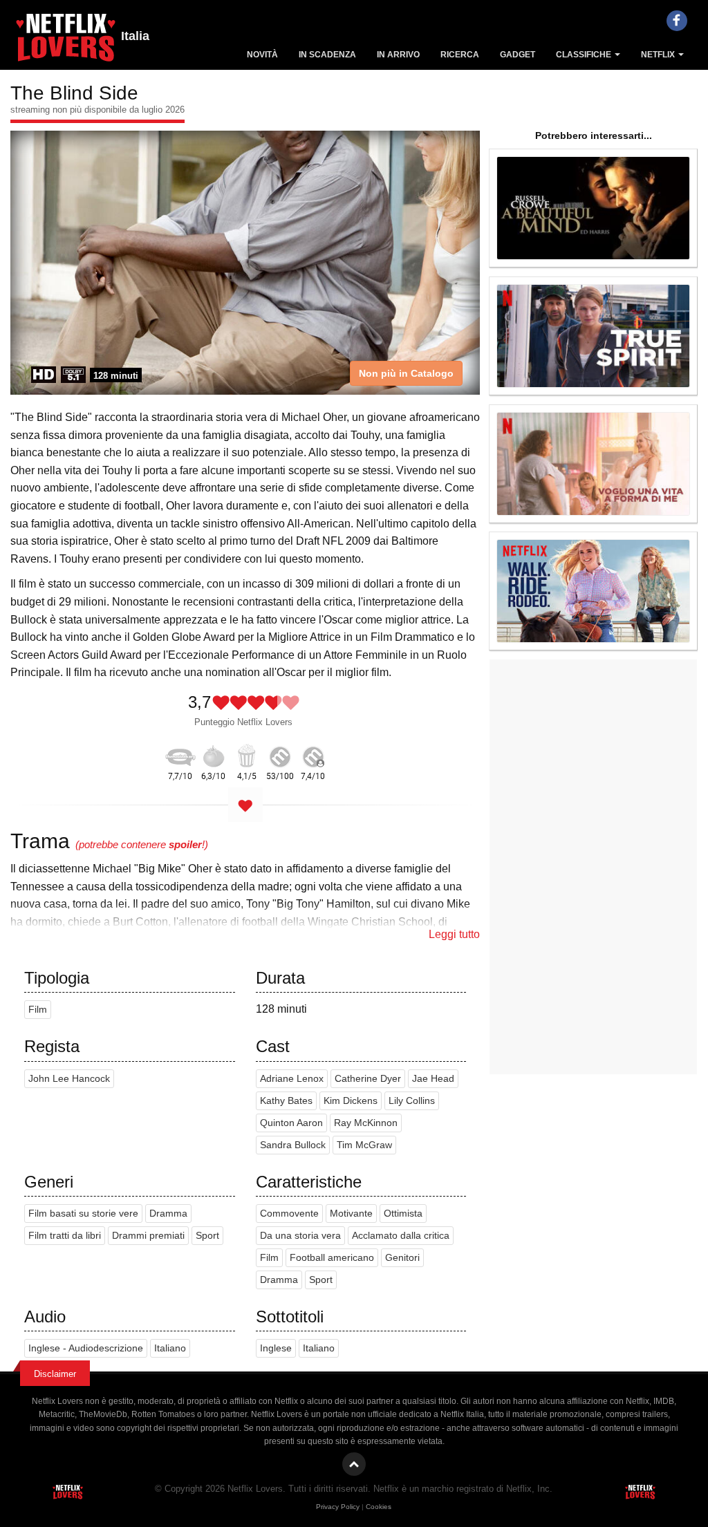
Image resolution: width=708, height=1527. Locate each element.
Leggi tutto (454, 934)
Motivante (351, 1213)
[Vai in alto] (354, 1464)
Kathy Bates (286, 1101)
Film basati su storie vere (83, 1213)
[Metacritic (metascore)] (280, 754)
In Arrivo (398, 54)
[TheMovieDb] (180, 754)
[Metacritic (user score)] (313, 754)
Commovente (289, 1213)
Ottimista (403, 1213)
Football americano (332, 1258)
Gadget (517, 54)
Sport (207, 1235)
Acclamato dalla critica (400, 1235)
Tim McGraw (364, 1145)
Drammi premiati (148, 1235)
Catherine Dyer (368, 1079)
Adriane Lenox (292, 1079)
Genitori (402, 1258)
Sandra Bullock (293, 1145)
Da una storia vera (300, 1235)
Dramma (168, 1213)
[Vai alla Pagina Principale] (65, 41)
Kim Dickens (351, 1101)
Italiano (170, 1348)
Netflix (659, 54)
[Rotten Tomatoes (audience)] (246, 754)
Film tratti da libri (64, 1235)
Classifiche (584, 54)
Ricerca (459, 54)
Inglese (276, 1348)
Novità (262, 54)
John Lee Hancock (69, 1079)
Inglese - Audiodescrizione (85, 1348)
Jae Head (433, 1079)
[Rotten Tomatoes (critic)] (213, 754)
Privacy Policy (338, 1506)
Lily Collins (412, 1101)
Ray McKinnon (366, 1123)
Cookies (378, 1506)
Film (37, 1009)
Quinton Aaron (291, 1123)
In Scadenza (327, 54)
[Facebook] (677, 20)
